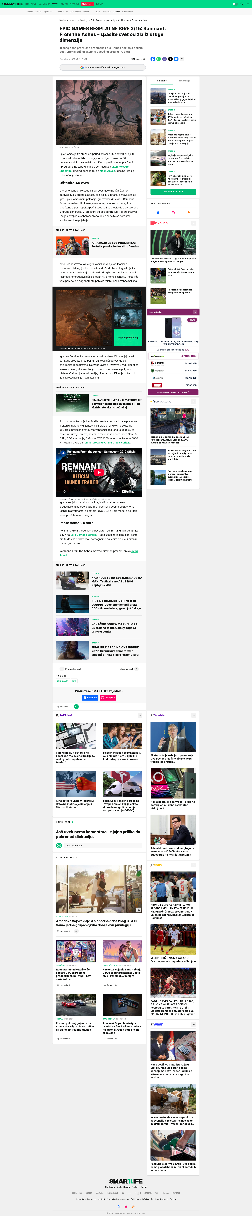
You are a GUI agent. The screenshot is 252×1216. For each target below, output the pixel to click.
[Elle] (138, 1193)
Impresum (91, 1199)
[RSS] (188, 212)
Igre (74, 681)
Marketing (81, 1199)
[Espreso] (176, 1193)
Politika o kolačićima (140, 1199)
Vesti (74, 20)
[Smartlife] (12, 4)
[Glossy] (165, 1193)
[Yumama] (112, 1193)
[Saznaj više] (193, 223)
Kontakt (101, 1199)
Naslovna (64, 20)
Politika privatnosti (159, 1199)
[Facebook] (158, 212)
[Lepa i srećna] (99, 1193)
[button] (138, 59)
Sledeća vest (126, 669)
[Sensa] (148, 1193)
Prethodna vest (73, 669)
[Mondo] (77, 1193)
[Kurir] (89, 1193)
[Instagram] (173, 212)
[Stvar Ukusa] (126, 1193)
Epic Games (63, 681)
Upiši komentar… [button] (75, 845)
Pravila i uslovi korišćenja (118, 1199)
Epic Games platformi (83, 534)
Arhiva (173, 1199)
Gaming (83, 20)
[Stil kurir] (156, 1193)
